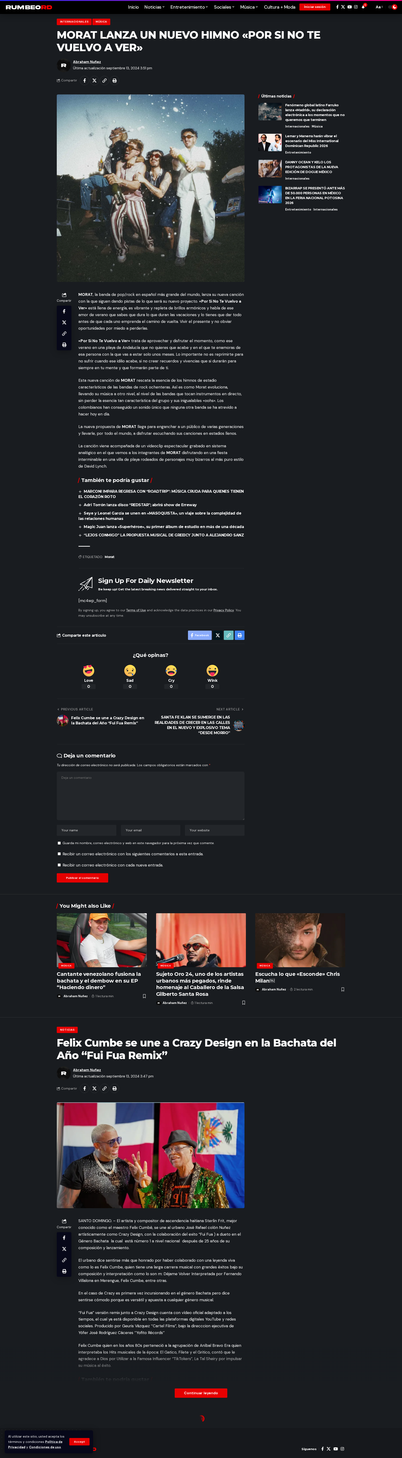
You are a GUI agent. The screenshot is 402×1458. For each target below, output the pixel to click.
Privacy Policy (224, 610)
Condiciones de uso (45, 1447)
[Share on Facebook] (84, 80)
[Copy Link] (104, 80)
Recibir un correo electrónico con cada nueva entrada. (113, 865)
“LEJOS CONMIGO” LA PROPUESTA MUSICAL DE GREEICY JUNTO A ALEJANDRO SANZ (164, 535)
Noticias (67, 1030)
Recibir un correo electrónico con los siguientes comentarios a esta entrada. (133, 853)
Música (101, 21)
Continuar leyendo (201, 1393)
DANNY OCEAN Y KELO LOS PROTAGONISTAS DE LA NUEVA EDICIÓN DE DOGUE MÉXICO (311, 167)
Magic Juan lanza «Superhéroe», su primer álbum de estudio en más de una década (164, 527)
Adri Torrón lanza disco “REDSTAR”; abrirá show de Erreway (140, 505)
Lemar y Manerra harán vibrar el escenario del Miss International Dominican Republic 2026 (311, 141)
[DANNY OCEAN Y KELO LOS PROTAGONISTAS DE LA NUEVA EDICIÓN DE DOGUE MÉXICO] (270, 168)
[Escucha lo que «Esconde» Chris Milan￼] (300, 940)
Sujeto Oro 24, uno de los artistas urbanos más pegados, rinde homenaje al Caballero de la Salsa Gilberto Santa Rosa (200, 984)
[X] (343, 7)
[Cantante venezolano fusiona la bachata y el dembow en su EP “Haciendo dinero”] (102, 940)
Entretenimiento (298, 152)
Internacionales (74, 21)
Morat (109, 557)
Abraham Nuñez (87, 62)
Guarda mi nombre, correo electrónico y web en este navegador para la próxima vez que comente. (138, 843)
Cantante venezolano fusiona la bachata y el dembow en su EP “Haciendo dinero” (99, 980)
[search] (370, 7)
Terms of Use (136, 610)
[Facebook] (337, 7)
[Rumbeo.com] (29, 7)
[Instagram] (356, 7)
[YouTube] (349, 7)
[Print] (114, 80)
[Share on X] (94, 80)
